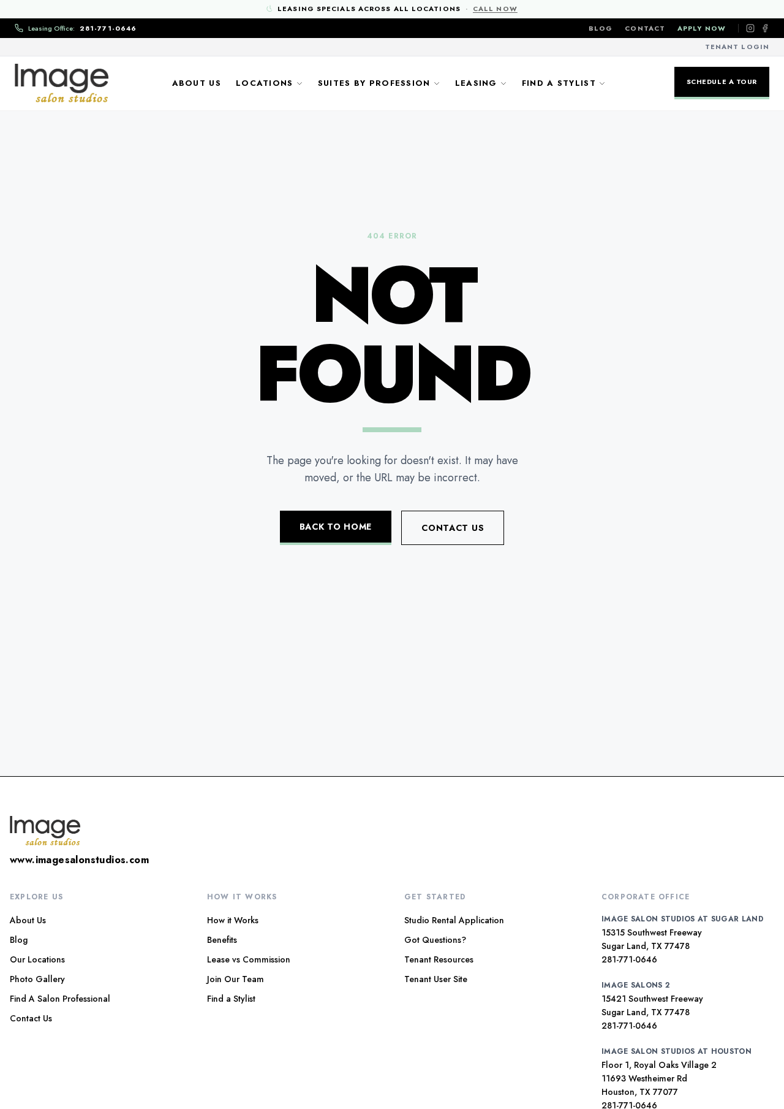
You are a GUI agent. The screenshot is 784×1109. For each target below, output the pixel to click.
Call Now (495, 8)
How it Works (232, 920)
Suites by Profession (374, 83)
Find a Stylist (559, 83)
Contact (645, 28)
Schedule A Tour (722, 81)
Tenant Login (737, 46)
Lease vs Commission (248, 959)
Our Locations (37, 959)
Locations (264, 83)
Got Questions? (435, 940)
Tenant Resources (438, 959)
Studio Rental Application (454, 920)
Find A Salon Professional (60, 999)
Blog (600, 28)
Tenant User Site (435, 979)
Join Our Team (235, 979)
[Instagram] (750, 28)
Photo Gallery (37, 979)
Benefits (222, 940)
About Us (196, 83)
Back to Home (336, 526)
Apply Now (701, 28)
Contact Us (452, 528)
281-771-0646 (629, 959)
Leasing (476, 83)
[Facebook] (765, 28)
